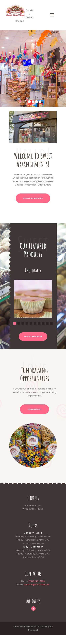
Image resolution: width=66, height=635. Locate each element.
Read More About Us (33, 198)
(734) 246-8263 (37, 581)
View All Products (33, 336)
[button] (33, 296)
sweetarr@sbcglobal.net (36, 584)
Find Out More (34, 409)
